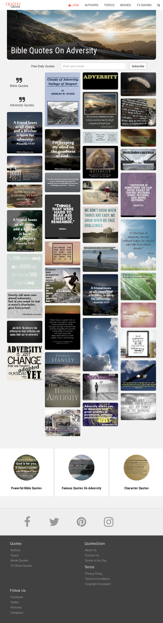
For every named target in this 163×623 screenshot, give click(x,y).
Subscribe (138, 66)
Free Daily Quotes (43, 66)
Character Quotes (81, 488)
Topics (109, 5)
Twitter (15, 602)
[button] (158, 5)
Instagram (17, 612)
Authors (91, 5)
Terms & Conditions (97, 579)
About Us (91, 550)
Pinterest (16, 607)
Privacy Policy (93, 573)
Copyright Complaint (98, 584)
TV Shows (144, 5)
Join (75, 5)
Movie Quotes (19, 560)
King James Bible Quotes (136, 488)
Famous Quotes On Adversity (26, 488)
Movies (125, 5)
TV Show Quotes (21, 565)
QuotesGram (13, 5)
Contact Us (92, 555)
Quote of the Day (96, 560)
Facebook (17, 597)
